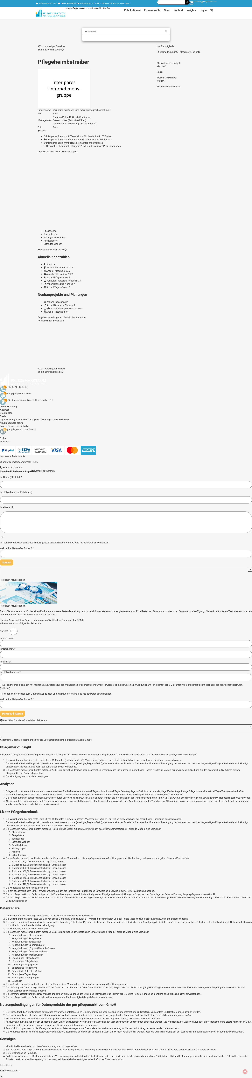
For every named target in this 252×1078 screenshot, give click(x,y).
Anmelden (197, 2)
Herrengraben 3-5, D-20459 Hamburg (94, 3)
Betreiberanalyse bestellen (51, 249)
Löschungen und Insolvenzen (55, 419)
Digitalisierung (7, 419)
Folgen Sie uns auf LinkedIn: (14, 426)
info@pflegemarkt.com (48, 3)
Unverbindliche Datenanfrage (15, 471)
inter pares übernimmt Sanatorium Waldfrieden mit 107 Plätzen (78, 139)
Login (160, 72)
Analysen (4, 409)
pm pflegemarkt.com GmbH (21, 429)
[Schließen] (1, 737)
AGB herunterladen (9, 1070)
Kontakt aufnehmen (44, 471)
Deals (3, 416)
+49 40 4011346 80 (68, 3)
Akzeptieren (6, 1065)
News (20, 423)
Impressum (6, 456)
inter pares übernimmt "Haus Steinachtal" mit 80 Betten (74, 142)
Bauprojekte (6, 413)
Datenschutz (18, 456)
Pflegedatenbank (209, 2)
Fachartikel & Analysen (27, 419)
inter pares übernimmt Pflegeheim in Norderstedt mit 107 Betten (79, 136)
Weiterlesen (163, 86)
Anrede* (4, 631)
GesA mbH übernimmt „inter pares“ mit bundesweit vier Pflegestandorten (83, 146)
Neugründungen (8, 423)
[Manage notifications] (245, 1071)
